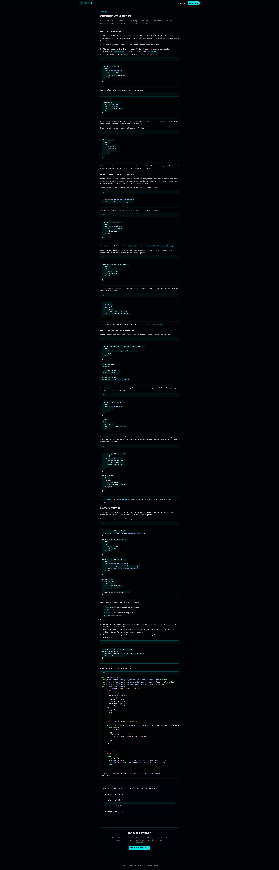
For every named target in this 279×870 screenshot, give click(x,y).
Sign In (182, 3)
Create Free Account (138, 848)
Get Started (193, 3)
